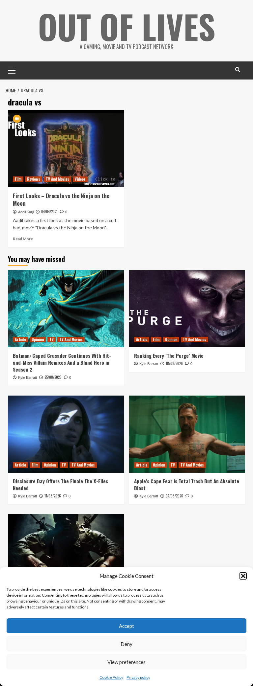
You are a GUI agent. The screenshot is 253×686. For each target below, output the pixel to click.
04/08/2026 (174, 495)
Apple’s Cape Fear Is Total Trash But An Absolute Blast (186, 484)
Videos (80, 179)
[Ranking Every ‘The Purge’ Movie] (187, 308)
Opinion (38, 339)
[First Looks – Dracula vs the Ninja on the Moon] (66, 148)
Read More (23, 238)
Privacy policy (138, 677)
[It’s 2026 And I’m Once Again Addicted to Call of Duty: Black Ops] (66, 552)
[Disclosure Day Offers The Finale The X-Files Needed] (66, 434)
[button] (243, 576)
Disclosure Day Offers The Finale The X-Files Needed (60, 484)
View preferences (126, 662)
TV (51, 339)
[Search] (238, 69)
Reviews (33, 179)
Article (20, 339)
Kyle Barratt (27, 377)
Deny (126, 644)
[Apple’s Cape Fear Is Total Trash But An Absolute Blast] (187, 434)
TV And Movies (57, 179)
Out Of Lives (126, 26)
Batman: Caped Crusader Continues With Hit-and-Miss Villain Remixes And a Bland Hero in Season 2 (62, 362)
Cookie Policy (111, 677)
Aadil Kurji (26, 212)
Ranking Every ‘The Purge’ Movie (169, 355)
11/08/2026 (52, 495)
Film (18, 179)
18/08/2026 (174, 363)
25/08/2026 (53, 377)
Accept (126, 626)
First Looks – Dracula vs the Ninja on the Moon (61, 200)
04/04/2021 (49, 211)
